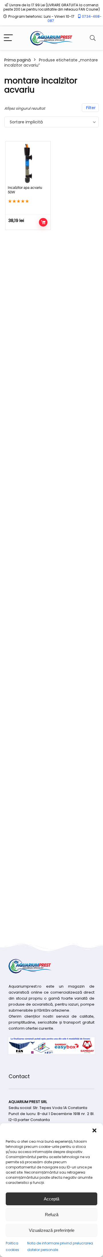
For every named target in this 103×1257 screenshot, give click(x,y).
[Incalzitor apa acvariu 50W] (28, 164)
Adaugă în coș (43, 222)
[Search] (93, 38)
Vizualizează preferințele (51, 1230)
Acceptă (51, 1198)
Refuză (51, 1214)
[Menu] (8, 38)
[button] (94, 1130)
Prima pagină (17, 60)
